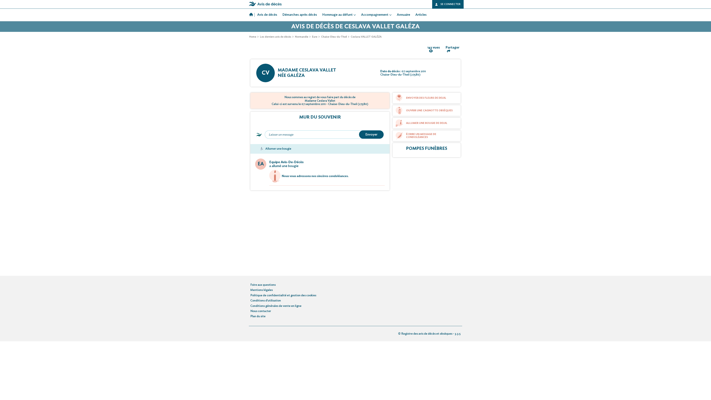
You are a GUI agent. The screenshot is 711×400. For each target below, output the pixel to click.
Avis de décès (267, 14)
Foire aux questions (263, 284)
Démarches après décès (299, 14)
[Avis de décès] (252, 15)
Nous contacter (260, 311)
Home (252, 37)
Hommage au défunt (337, 14)
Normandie (301, 37)
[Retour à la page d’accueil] (265, 6)
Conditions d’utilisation (265, 300)
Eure (314, 37)
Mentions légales (261, 290)
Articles (421, 14)
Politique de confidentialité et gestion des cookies (283, 295)
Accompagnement (374, 14)
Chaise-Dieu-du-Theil (334, 37)
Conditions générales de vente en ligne (275, 305)
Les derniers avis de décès (275, 37)
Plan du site (258, 316)
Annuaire (403, 14)
